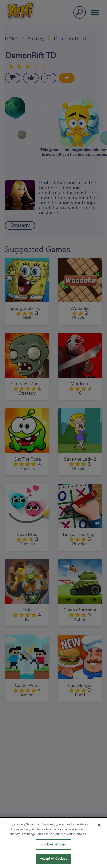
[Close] (99, 825)
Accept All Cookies (53, 858)
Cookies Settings (53, 844)
